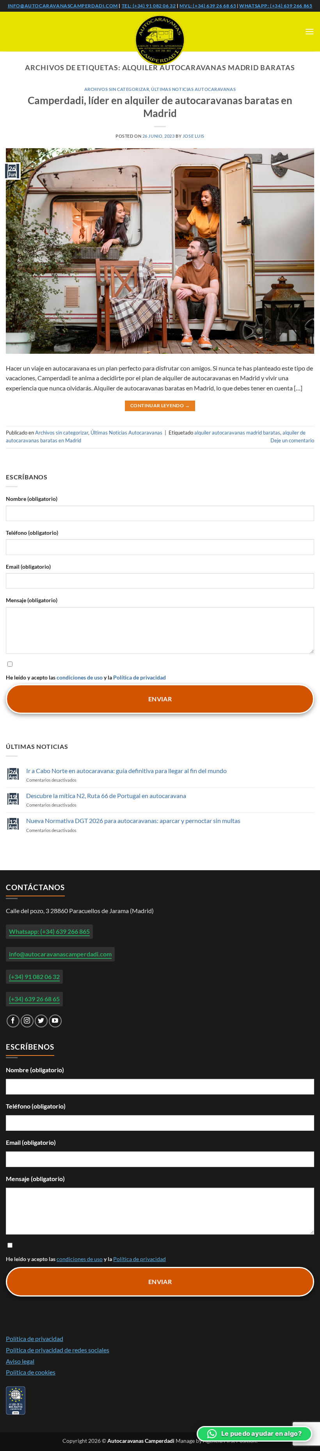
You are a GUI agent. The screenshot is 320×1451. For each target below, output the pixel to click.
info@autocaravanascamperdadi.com (63, 6)
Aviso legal (20, 1361)
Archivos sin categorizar (116, 89)
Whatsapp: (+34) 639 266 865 (275, 6)
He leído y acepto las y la (86, 677)
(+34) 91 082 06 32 (34, 976)
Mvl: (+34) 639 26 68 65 (208, 6)
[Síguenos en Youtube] (55, 1021)
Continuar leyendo (160, 405)
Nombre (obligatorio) (31, 498)
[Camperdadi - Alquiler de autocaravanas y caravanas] (160, 40)
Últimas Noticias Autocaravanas (193, 89)
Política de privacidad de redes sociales (57, 1349)
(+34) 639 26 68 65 (34, 998)
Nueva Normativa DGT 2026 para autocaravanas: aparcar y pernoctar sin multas (133, 820)
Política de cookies (30, 1372)
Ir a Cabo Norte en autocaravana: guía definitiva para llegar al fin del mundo (126, 770)
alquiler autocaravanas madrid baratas (237, 432)
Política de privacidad (139, 677)
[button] (309, 31)
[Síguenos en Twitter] (41, 1021)
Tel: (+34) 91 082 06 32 (149, 6)
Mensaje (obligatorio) (31, 600)
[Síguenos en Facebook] (13, 1021)
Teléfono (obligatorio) (32, 532)
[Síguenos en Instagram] (27, 1021)
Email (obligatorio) (28, 566)
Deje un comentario (292, 440)
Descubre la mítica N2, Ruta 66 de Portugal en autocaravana (106, 795)
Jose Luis (193, 135)
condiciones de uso (80, 677)
